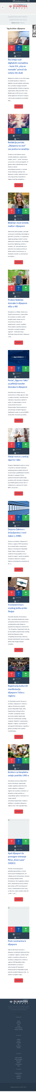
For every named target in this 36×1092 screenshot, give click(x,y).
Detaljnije (18, 106)
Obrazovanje (19, 1064)
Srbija (18, 138)
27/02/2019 (18, 135)
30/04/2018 (18, 522)
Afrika (18, 1021)
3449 (26, 675)
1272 (26, 49)
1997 (26, 132)
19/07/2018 (18, 449)
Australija (18, 1023)
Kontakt (19, 1078)
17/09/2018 (18, 292)
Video (21, 219)
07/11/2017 (19, 846)
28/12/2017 (18, 678)
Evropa (18, 1026)
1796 (26, 289)
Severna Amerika (19, 1029)
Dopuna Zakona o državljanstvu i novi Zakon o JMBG (17, 532)
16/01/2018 (18, 597)
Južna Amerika (18, 1028)
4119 (26, 843)
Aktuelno (19, 56)
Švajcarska (18, 1046)
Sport (18, 1066)
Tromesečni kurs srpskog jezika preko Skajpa (17, 608)
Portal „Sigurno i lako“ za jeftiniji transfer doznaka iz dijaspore (18, 383)
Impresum (18, 1076)
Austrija (18, 1039)
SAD (19, 1044)
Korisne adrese (18, 1073)
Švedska (19, 1047)
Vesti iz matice (18, 1057)
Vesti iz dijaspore (19, 1059)
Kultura (18, 1062)
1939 (26, 762)
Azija (18, 1024)
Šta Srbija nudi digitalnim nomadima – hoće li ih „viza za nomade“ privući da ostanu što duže (18, 66)
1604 (26, 594)
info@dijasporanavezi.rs (20, 1)
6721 (26, 519)
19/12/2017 (18, 765)
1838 (26, 212)
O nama (19, 1075)
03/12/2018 (19, 215)
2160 (26, 446)
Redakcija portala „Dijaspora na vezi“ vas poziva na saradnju (18, 145)
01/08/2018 (18, 373)
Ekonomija (18, 1061)
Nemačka (18, 1042)
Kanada (18, 1041)
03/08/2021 (19, 52)
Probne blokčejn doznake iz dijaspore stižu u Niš (17, 303)
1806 (26, 370)
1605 (26, 930)
